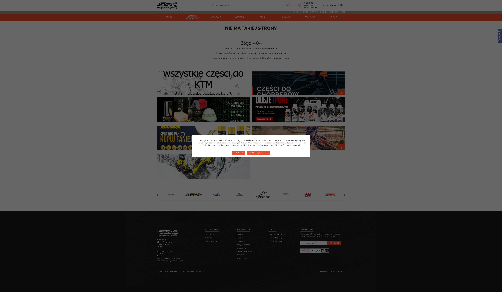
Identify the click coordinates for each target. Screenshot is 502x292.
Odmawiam (238, 153)
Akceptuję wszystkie (258, 153)
